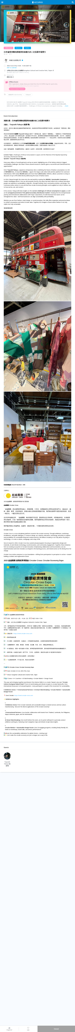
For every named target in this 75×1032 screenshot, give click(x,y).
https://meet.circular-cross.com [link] (23, 633)
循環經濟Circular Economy (15, 94)
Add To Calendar (12, 67)
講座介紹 (9, 77)
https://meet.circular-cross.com (23, 695)
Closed (56, 1029)
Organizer (9, 1030)
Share (68, 7)
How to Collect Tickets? (17, 89)
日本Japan (28, 94)
